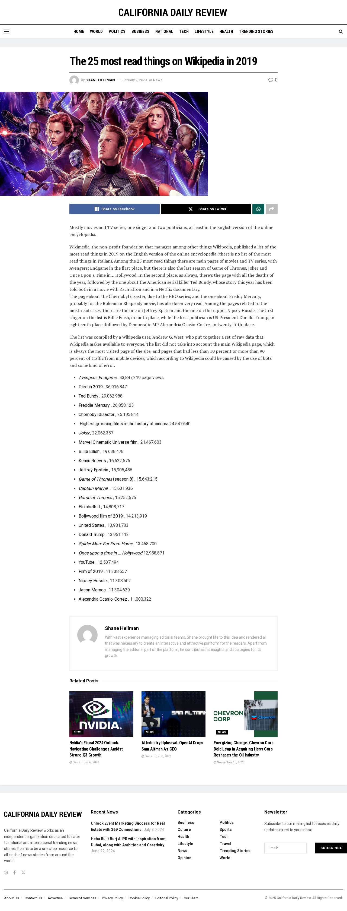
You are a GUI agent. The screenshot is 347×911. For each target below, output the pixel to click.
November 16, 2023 (230, 762)
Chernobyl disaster (96, 414)
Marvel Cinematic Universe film (108, 442)
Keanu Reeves (92, 460)
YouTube (87, 562)
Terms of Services (82, 898)
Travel (225, 843)
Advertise (55, 898)
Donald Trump (92, 534)
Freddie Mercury (94, 405)
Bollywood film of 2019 (101, 516)
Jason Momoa (92, 589)
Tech (184, 31)
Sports (226, 829)
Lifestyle (204, 31)
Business (140, 31)
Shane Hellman (100, 80)
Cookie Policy (139, 898)
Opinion (184, 858)
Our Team (191, 898)
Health (226, 31)
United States (91, 525)
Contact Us (33, 898)
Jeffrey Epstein (93, 469)
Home (78, 31)
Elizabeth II (89, 506)
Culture (184, 829)
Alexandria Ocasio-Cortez (103, 599)
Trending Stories (256, 31)
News (157, 80)
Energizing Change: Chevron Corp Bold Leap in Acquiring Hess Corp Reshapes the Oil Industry (244, 749)
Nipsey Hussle (93, 580)
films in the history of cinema (141, 423)
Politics (117, 31)
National (164, 31)
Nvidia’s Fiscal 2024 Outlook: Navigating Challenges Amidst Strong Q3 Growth (96, 749)
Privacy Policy (112, 898)
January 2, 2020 (135, 80)
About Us (11, 898)
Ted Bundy (88, 396)
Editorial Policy (166, 898)
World (96, 31)
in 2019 (96, 386)
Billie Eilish (89, 451)
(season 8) (106, 479)
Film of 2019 (91, 571)
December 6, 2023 (85, 762)
